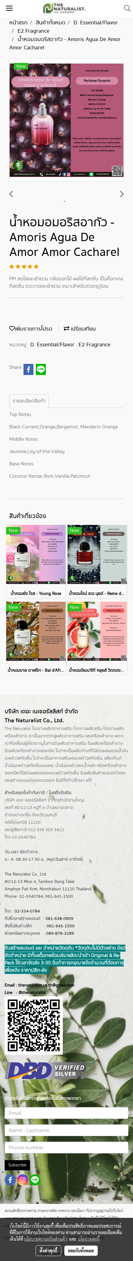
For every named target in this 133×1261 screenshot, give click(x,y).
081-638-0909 (59, 919)
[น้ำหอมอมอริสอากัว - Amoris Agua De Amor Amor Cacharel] (66, 120)
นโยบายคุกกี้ (89, 1239)
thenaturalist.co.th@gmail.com (46, 985)
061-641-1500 (61, 926)
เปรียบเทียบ (82, 329)
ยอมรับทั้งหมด (81, 1250)
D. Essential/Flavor (53, 345)
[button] (125, 8)
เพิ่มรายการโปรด (33, 329)
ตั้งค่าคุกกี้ (48, 1250)
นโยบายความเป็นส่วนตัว (45, 1239)
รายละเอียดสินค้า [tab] (29, 401)
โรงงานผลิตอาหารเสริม (52, 729)
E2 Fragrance (94, 345)
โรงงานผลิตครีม (88, 729)
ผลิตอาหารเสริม (70, 736)
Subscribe (17, 1165)
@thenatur (28, 993)
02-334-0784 (27, 911)
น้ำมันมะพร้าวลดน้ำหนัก (75, 766)
